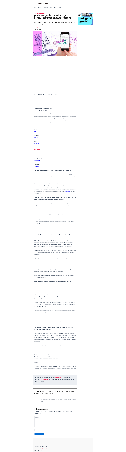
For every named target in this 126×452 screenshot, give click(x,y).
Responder (42, 405)
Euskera (39, 7)
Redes (55, 7)
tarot (38, 373)
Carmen (42, 395)
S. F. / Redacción (37, 27)
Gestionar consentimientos (40, 444)
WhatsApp (58, 377)
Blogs (60, 7)
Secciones (45, 7)
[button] (47, 7)
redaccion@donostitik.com (40, 448)
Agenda (51, 7)
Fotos (35, 7)
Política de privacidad (39, 442)
